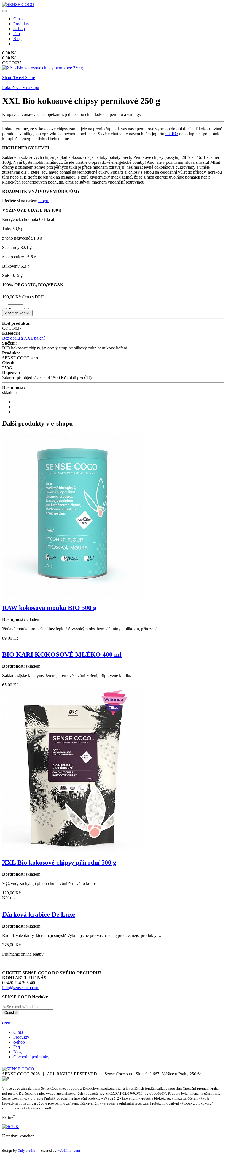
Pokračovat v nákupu (20, 87)
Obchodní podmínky (31, 1056)
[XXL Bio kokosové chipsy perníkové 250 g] (42, 67)
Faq (16, 33)
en (8, 1022)
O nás (18, 18)
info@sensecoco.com (20, 987)
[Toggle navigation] (4, 11)
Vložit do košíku (17, 313)
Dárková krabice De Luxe (38, 914)
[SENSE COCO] (18, 4)
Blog (17, 38)
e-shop (19, 28)
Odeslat (10, 1013)
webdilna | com (68, 1150)
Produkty (21, 23)
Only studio (26, 1150)
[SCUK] (10, 1126)
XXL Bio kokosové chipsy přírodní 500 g (59, 862)
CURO (171, 133)
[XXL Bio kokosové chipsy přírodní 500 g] (72, 850)
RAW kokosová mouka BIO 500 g (49, 607)
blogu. (43, 200)
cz (4, 1022)
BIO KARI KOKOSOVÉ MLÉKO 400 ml (62, 654)
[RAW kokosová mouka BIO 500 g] (72, 596)
